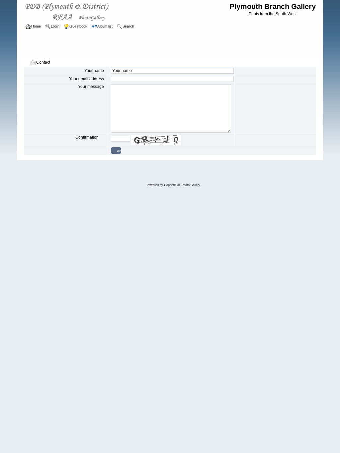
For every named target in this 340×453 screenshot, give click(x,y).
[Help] (102, 137)
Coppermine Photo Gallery (182, 185)
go (119, 150)
